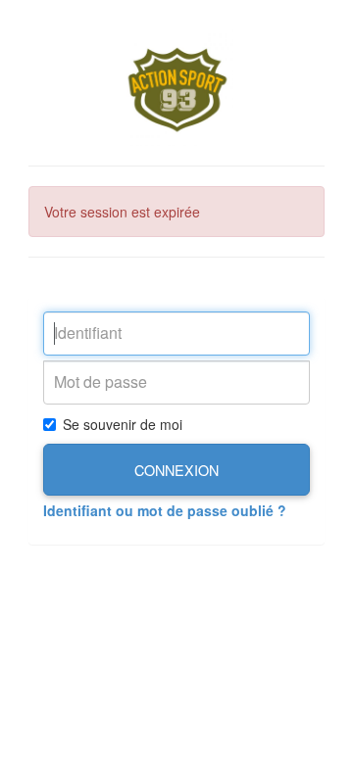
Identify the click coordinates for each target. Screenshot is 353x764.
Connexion (176, 469)
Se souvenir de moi (122, 424)
